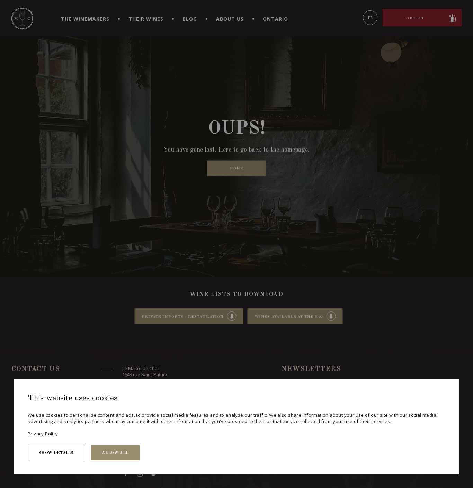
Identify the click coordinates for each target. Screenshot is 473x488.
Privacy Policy (43, 434)
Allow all (115, 453)
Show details (55, 453)
